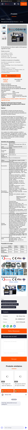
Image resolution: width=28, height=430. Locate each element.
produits (8, 19)
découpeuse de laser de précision (9, 21)
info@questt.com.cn (7, 1)
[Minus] (26, 395)
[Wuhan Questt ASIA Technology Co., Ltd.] (7, 4)
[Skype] (8, 326)
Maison (3, 19)
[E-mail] (14, 326)
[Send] (26, 427)
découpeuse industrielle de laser (10, 304)
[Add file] (2, 427)
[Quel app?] (11, 326)
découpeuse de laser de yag (9, 301)
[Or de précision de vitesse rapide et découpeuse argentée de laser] (17, 35)
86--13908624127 (22, 1)
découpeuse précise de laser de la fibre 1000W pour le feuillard (20, 385)
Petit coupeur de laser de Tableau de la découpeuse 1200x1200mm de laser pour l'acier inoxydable (7, 385)
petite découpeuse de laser (8, 307)
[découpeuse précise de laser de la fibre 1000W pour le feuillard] (20, 376)
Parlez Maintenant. (24, 3)
